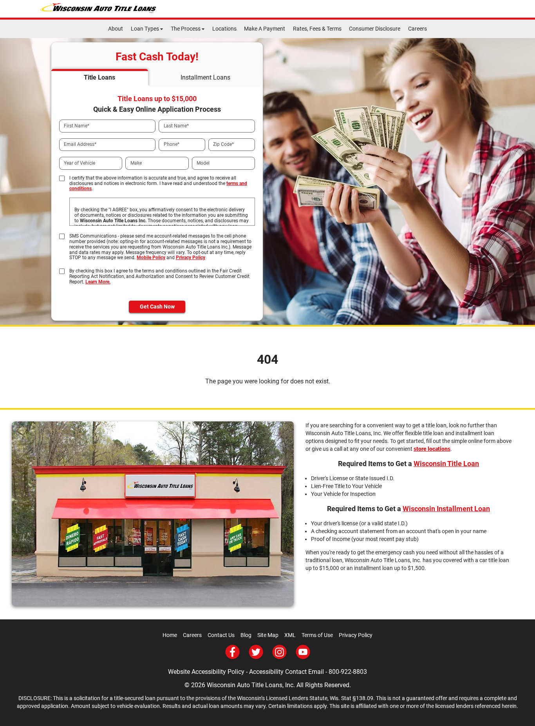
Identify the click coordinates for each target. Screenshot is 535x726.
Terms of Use (317, 635)
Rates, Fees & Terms (317, 28)
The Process (186, 28)
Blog (245, 635)
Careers (417, 28)
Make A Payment (264, 28)
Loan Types (145, 28)
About (115, 28)
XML (290, 635)
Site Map (267, 635)
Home (170, 635)
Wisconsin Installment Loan (446, 509)
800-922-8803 (348, 671)
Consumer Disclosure (374, 28)
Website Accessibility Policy (206, 671)
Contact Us (221, 635)
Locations (224, 28)
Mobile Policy (151, 257)
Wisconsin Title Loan (446, 463)
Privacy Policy (190, 257)
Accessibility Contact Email (286, 671)
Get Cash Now (157, 306)
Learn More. (97, 282)
